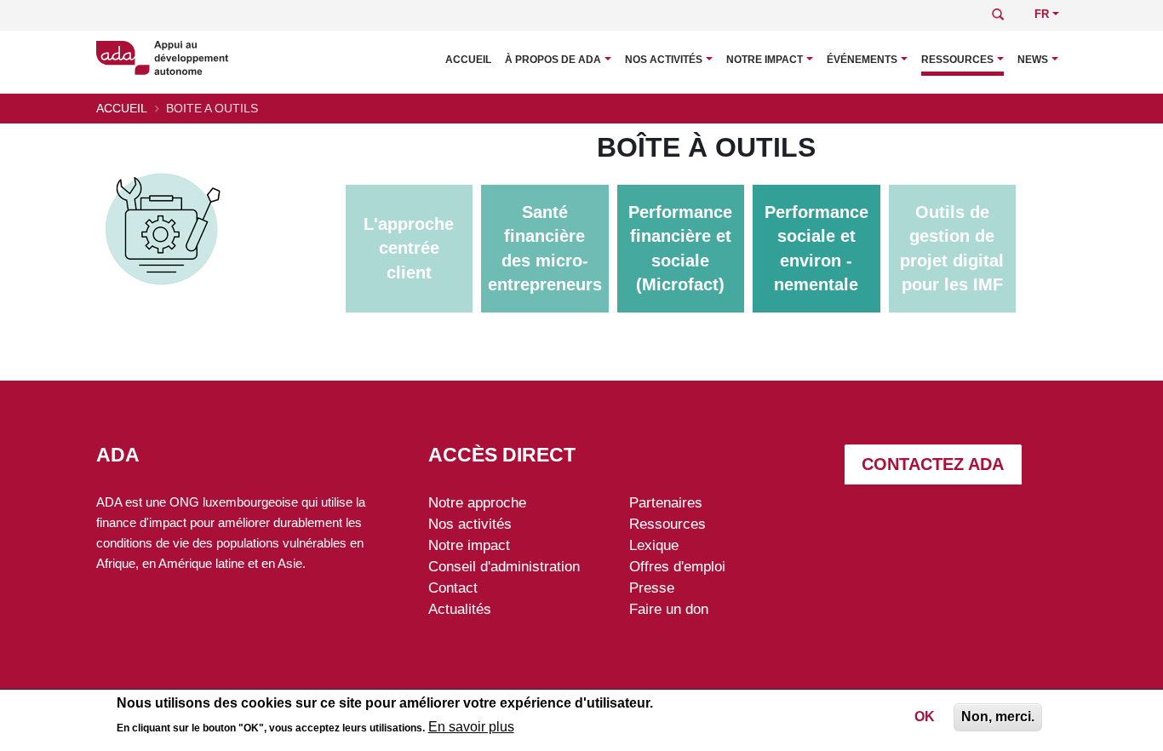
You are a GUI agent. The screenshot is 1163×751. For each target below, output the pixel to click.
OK (924, 716)
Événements (862, 60)
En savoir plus (471, 726)
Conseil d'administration (504, 566)
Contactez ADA (933, 464)
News (1032, 60)
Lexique (654, 545)
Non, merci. (997, 716)
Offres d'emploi (677, 566)
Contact (453, 587)
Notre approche (477, 502)
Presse (651, 587)
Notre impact (764, 60)
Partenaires (665, 502)
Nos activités (663, 60)
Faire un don (668, 608)
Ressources (957, 60)
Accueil (468, 60)
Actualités (459, 608)
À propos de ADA (553, 60)
